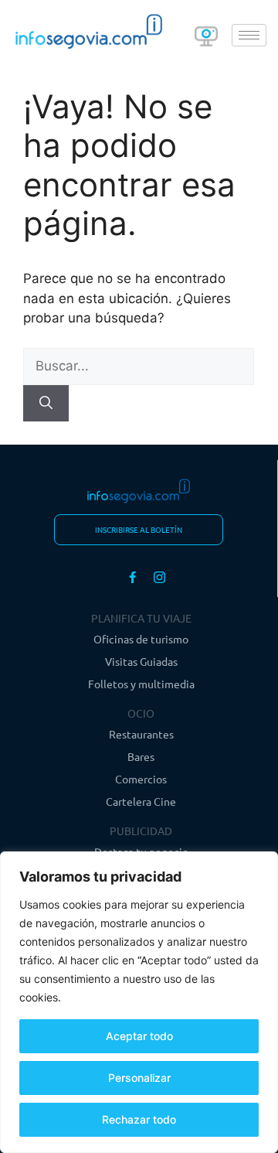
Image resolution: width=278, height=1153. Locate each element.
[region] (139, 1002)
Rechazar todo (139, 1119)
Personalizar (139, 1077)
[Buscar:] (138, 366)
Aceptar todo (139, 1035)
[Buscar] (46, 403)
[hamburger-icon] (249, 35)
